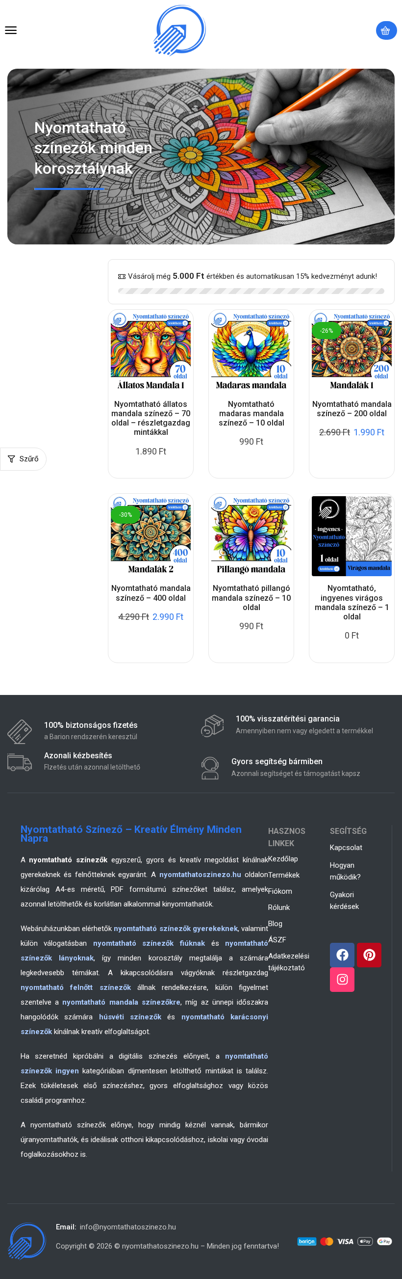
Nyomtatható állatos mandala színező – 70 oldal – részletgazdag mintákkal (150, 418)
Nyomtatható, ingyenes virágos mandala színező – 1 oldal (352, 602)
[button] (11, 30)
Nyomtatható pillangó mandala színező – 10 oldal (251, 598)
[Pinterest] (369, 955)
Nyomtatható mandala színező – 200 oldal (352, 409)
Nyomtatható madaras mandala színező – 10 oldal (251, 413)
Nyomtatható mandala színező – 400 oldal (151, 593)
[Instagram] (342, 979)
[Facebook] (342, 955)
